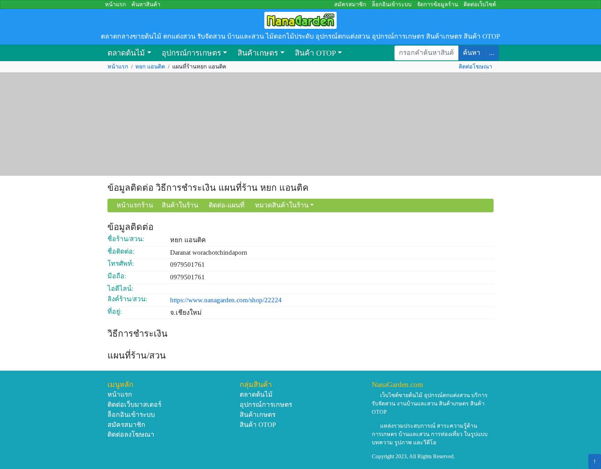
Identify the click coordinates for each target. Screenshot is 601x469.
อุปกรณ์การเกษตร (191, 53)
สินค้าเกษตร (258, 53)
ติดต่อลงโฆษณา (130, 434)
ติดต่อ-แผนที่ (227, 205)
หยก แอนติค (150, 66)
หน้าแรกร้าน (135, 205)
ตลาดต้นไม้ (126, 53)
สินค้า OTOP (315, 53)
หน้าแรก (115, 4)
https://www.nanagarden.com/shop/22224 (226, 300)
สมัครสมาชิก (350, 4)
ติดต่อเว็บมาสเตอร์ (134, 404)
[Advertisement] (300, 124)
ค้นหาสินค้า (145, 4)
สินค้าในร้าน (180, 205)
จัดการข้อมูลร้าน (437, 4)
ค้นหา (471, 52)
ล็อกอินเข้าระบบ (391, 4)
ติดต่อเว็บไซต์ (480, 4)
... (491, 52)
